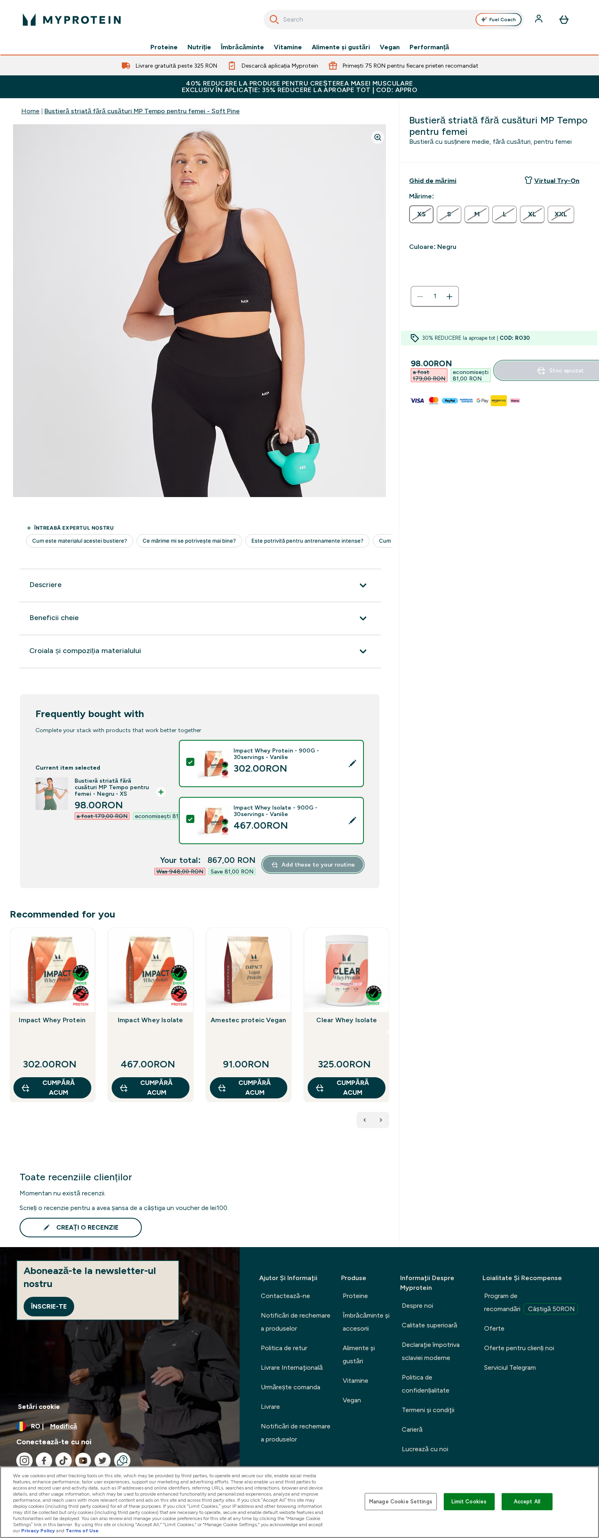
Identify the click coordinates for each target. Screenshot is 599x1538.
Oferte (494, 1328)
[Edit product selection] (352, 763)
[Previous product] (365, 1120)
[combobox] (394, 19)
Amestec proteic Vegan (248, 1020)
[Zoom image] (377, 137)
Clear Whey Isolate (346, 1020)
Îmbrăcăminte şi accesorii (366, 1322)
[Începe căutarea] (274, 19)
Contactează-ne (285, 1295)
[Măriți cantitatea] (449, 296)
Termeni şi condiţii (428, 1409)
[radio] (421, 214)
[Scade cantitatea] (420, 296)
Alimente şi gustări (341, 47)
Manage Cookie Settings (400, 1501)
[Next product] (381, 1120)
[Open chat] (122, 1460)
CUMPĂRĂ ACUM (58, 1087)
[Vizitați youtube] (83, 1460)
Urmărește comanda (290, 1387)
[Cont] (539, 19)
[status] (434, 296)
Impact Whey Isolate (150, 1020)
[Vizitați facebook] (44, 1460)
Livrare (270, 1406)
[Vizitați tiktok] (63, 1460)
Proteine (164, 47)
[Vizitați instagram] (24, 1460)
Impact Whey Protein (52, 1020)
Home (30, 111)
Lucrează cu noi (425, 1449)
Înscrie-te (49, 1306)
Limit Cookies (469, 1501)
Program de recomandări (529, 1302)
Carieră (412, 1429)
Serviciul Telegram (510, 1367)
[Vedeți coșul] (564, 19)
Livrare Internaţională (292, 1367)
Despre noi (417, 1305)
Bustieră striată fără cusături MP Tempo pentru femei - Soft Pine (142, 111)
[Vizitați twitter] (103, 1460)
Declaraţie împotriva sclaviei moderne (431, 1351)
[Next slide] (387, 1032)
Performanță (429, 47)
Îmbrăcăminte (242, 47)
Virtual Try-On (556, 180)
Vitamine (288, 47)
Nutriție (199, 47)
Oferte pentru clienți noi (519, 1347)
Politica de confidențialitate (425, 1384)
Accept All (527, 1501)
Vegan (390, 47)
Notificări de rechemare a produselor (295, 1322)
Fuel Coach (502, 19)
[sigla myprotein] (72, 19)
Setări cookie (39, 1406)
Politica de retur (284, 1347)
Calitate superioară (429, 1325)
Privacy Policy (38, 1531)
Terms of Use (82, 1531)
